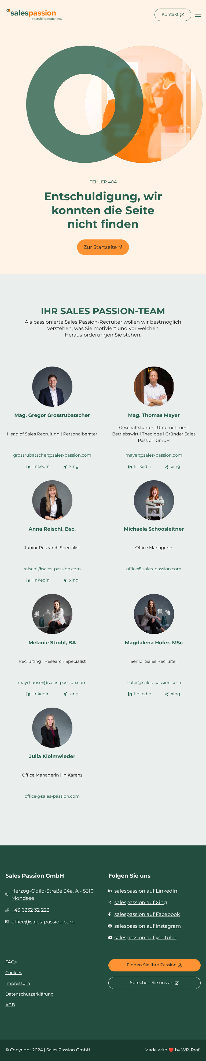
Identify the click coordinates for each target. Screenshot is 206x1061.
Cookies (13, 972)
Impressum (17, 983)
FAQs (11, 962)
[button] (198, 15)
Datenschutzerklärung (29, 994)
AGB (10, 1005)
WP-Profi (191, 1050)
